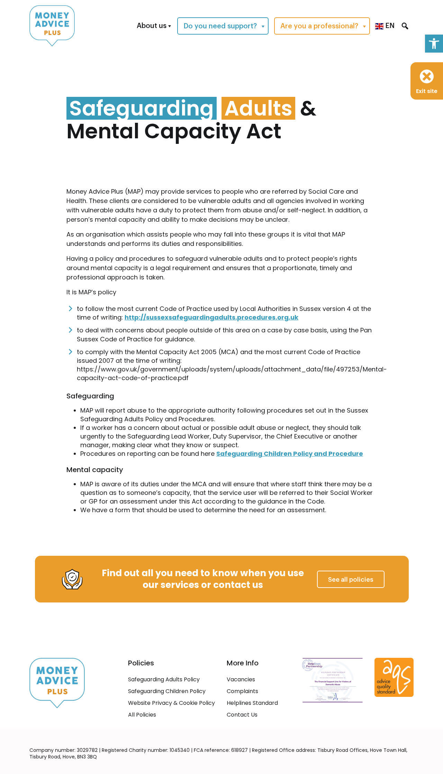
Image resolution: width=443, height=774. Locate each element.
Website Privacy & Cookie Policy (171, 703)
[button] (434, 44)
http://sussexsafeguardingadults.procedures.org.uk (211, 317)
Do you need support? (220, 26)
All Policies (142, 715)
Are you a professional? (319, 26)
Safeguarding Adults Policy (164, 679)
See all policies (350, 580)
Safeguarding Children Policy (167, 691)
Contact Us (242, 715)
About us (151, 25)
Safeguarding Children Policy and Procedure (289, 453)
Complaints (242, 691)
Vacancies (241, 679)
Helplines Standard (252, 703)
